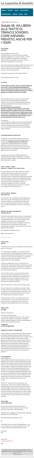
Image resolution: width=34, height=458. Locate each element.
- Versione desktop (17, 454)
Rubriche (15, 14)
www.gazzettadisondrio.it (7, 441)
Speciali (16, 10)
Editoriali (10, 10)
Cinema (21, 14)
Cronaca (4, 10)
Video (25, 14)
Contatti (19, 453)
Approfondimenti (6, 14)
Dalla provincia (24, 10)
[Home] (17, 5)
